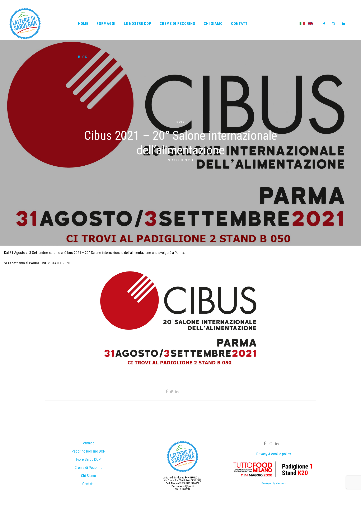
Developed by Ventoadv (274, 483)
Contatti (88, 484)
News (180, 122)
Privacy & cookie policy (273, 454)
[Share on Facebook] (166, 391)
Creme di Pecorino (88, 467)
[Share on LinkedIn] (176, 391)
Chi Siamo (88, 475)
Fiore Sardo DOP (88, 459)
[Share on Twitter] (171, 391)
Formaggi (88, 443)
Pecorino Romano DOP (88, 451)
